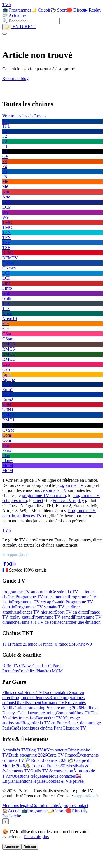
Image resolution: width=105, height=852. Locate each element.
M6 (74, 644)
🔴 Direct (75, 10)
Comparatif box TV (73, 712)
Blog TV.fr (36, 750)
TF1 (6, 644)
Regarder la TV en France (45, 723)
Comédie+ (27, 670)
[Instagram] (13, 564)
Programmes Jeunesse (31, 697)
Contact (81, 805)
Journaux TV (53, 702)
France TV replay (68, 500)
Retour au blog (15, 78)
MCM (57, 670)
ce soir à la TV (54, 490)
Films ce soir (13, 692)
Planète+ (44, 670)
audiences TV (29, 515)
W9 (88, 644)
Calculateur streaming (36, 712)
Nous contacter (62, 776)
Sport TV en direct (71, 612)
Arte (81, 644)
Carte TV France (62, 755)
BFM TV (10, 665)
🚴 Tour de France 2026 (47, 765)
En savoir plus (36, 836)
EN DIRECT (23, 26)
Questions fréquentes (30, 776)
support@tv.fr (86, 795)
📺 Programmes (16, 10)
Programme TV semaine (36, 607)
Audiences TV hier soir (34, 612)
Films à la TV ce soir (37, 622)
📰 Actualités (14, 15)
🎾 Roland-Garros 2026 (45, 760)
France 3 (33, 644)
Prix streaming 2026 (63, 707)
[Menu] (4, 34)
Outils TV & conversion (51, 770)
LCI (49, 665)
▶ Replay (92, 10)
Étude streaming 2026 (27, 755)
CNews (25, 665)
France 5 (63, 644)
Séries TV (34, 692)
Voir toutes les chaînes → (24, 115)
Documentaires (56, 692)
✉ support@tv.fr (15, 554)
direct (38, 500)
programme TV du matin (44, 495)
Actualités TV (14, 750)
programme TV (70, 485)
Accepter (11, 847)
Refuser (30, 847)
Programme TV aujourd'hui (26, 591)
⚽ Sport (58, 10)
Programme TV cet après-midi (39, 601)
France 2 (17, 644)
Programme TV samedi (53, 617)
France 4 (48, 644)
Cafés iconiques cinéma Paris (36, 728)
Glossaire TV (74, 728)
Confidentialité (45, 805)
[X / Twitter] (9, 564)
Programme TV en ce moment (42, 596)
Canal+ (38, 665)
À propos (66, 805)
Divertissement (28, 702)
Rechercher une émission (78, 622)
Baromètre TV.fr (50, 717)
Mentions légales (30, 781)
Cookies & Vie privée (64, 781)
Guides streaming (30, 707)
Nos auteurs (56, 750)
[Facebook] (4, 564)
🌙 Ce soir (40, 10)
